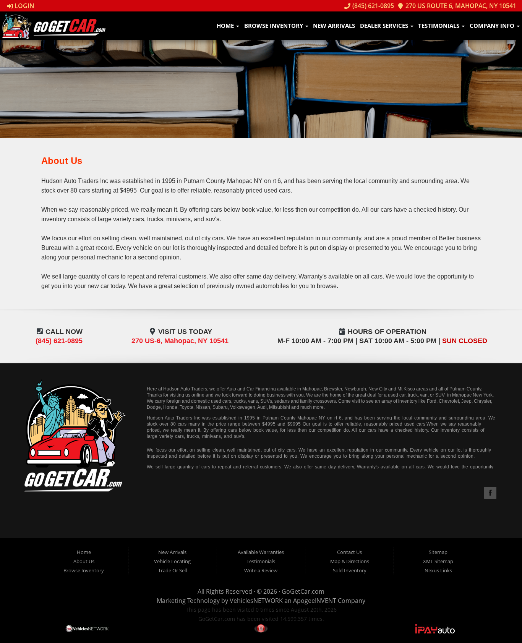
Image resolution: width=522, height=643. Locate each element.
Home (226, 25)
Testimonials (439, 25)
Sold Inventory (349, 570)
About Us (83, 561)
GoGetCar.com (303, 591)
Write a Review (260, 570)
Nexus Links (438, 570)
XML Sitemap (438, 561)
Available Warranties (261, 552)
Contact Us (349, 552)
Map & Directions (349, 561)
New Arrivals (334, 25)
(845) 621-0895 (372, 6)
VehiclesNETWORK (256, 600)
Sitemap (438, 552)
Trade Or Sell (172, 570)
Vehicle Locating (172, 561)
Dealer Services (385, 25)
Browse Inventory (274, 25)
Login (23, 6)
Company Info (493, 25)
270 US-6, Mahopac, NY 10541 (180, 341)
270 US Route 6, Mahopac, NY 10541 (460, 6)
